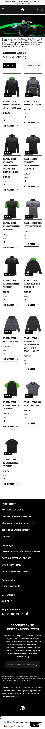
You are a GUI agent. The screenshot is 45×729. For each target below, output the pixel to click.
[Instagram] (7, 614)
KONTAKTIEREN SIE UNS (13, 510)
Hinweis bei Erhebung (13, 726)
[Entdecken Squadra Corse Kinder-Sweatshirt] (12, 322)
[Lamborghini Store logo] (22, 9)
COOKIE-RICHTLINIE (11, 565)
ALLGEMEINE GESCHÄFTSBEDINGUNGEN (21, 551)
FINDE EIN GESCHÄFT (12, 586)
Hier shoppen (8, 126)
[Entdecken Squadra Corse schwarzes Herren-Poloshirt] (12, 265)
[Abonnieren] (36, 664)
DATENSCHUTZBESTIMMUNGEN (16, 558)
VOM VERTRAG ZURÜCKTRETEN (16, 516)
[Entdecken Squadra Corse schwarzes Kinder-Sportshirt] (12, 386)
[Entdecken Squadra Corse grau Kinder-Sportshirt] (33, 386)
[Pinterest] (17, 614)
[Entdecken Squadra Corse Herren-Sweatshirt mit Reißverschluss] (12, 86)
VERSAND (6, 537)
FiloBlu (16, 697)
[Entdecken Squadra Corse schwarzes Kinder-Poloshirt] (12, 444)
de (3, 601)
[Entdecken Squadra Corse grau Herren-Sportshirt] (33, 207)
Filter (6, 65)
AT (8, 601)
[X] (22, 614)
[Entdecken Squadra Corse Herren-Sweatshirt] (33, 86)
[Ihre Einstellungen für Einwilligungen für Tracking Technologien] (41, 725)
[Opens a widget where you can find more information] (36, 725)
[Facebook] (3, 614)
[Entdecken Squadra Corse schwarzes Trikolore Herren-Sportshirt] (33, 143)
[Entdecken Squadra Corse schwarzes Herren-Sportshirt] (12, 207)
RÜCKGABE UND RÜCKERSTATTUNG (18, 523)
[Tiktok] (28, 614)
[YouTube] (12, 614)
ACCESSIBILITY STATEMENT (15, 572)
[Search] (38, 9)
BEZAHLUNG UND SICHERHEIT (16, 530)
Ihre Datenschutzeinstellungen (23, 722)
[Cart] (41, 9)
